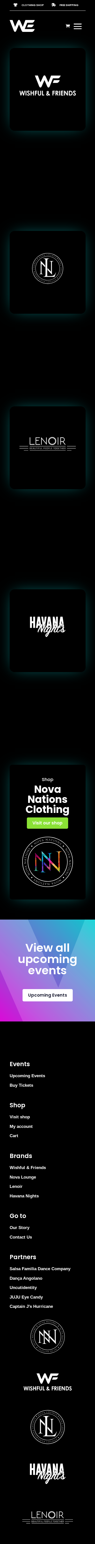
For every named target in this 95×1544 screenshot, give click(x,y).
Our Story (19, 1227)
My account (21, 1126)
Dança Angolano (26, 1278)
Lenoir (16, 1186)
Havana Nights (24, 1196)
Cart (14, 1135)
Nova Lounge (23, 1177)
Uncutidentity (23, 1287)
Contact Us (21, 1237)
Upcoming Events (47, 995)
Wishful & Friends (28, 1167)
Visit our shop (47, 823)
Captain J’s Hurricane (31, 1306)
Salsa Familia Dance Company (40, 1268)
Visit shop (20, 1117)
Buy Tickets (21, 1085)
